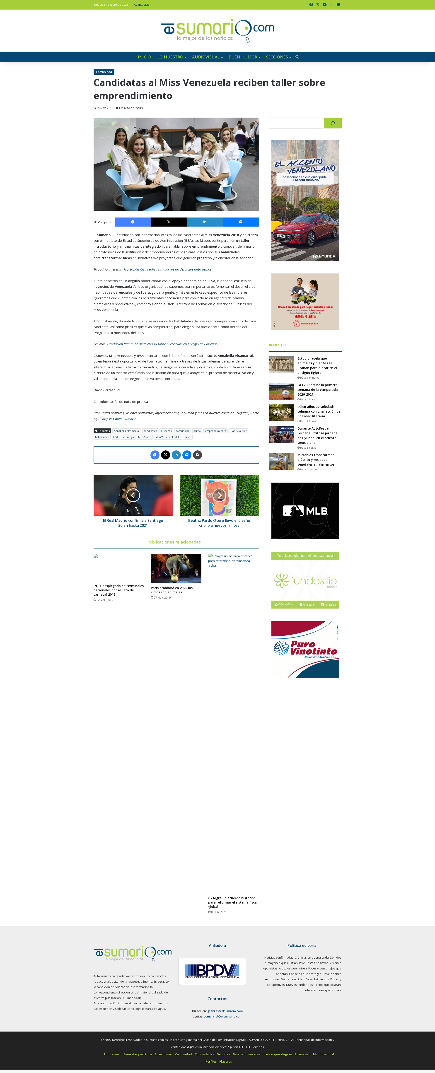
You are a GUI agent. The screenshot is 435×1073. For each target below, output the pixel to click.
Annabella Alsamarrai (127, 431)
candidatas (150, 431)
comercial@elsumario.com (223, 1016)
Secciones (277, 57)
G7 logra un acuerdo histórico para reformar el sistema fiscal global (233, 902)
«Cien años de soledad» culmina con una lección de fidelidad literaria (318, 411)
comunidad (183, 431)
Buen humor (243, 57)
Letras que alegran (278, 1054)
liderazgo (128, 437)
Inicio (144, 57)
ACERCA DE (141, 4)
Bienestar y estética (137, 1054)
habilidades (102, 437)
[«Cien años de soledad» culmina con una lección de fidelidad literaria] (281, 412)
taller (188, 437)
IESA (115, 437)
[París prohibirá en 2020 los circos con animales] (176, 568)
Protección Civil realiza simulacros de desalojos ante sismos (167, 269)
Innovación (253, 1054)
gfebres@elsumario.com (225, 1011)
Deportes (223, 1054)
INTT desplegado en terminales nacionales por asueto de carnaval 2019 (119, 590)
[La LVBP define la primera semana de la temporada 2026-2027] (281, 391)
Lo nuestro (170, 57)
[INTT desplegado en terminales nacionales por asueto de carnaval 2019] (119, 567)
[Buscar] (333, 123)
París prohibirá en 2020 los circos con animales (172, 590)
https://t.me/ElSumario (119, 418)
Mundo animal (323, 1054)
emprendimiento (215, 431)
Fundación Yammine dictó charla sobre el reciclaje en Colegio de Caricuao (162, 344)
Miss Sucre (144, 437)
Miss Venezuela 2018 (167, 437)
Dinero (238, 1054)
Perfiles (210, 1061)
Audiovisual (206, 57)
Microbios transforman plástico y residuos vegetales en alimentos (316, 459)
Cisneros (166, 431)
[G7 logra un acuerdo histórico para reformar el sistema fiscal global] (233, 724)
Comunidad (104, 72)
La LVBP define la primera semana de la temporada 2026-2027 (317, 389)
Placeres (225, 1061)
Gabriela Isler (238, 431)
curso (197, 431)
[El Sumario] (217, 31)
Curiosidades (204, 1054)
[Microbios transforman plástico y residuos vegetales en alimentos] (281, 461)
